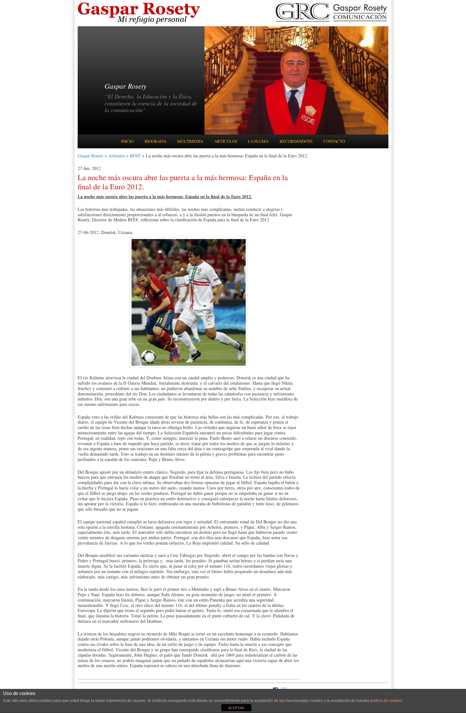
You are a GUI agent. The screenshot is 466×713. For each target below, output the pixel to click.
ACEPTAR (236, 708)
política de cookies (386, 700)
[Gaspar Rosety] (140, 23)
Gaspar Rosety (90, 156)
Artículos (225, 141)
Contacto (334, 141)
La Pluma (258, 141)
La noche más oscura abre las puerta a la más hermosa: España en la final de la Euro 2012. (183, 182)
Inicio (127, 141)
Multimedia (190, 141)
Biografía (155, 141)
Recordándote (296, 141)
